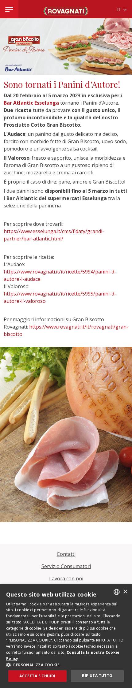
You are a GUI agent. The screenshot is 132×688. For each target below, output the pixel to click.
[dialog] (66, 636)
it (119, 9)
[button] (66, 665)
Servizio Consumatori (66, 566)
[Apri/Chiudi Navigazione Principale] (9, 9)
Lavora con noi (66, 578)
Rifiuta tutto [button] (97, 675)
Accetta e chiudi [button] (37, 676)
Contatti (66, 554)
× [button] (125, 591)
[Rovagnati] (66, 9)
